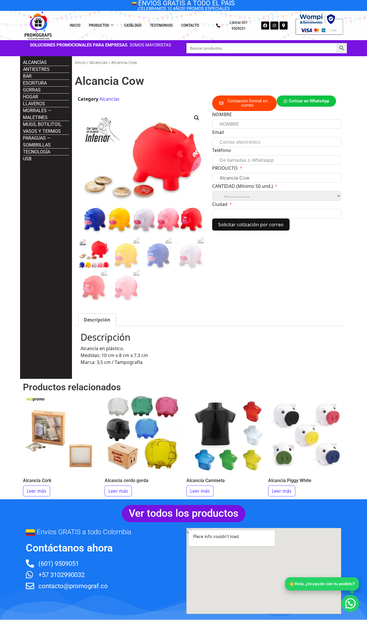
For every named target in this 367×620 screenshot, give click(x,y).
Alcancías (98, 62)
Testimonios (161, 25)
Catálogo (132, 25)
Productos (99, 25)
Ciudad (219, 204)
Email (218, 132)
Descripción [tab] (97, 320)
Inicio (75, 25)
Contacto (190, 25)
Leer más (36, 491)
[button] (197, 118)
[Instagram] (274, 26)
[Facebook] (265, 26)
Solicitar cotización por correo (251, 224)
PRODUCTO (225, 168)
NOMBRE (222, 114)
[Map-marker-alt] (284, 26)
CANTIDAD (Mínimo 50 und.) (242, 186)
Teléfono (221, 150)
